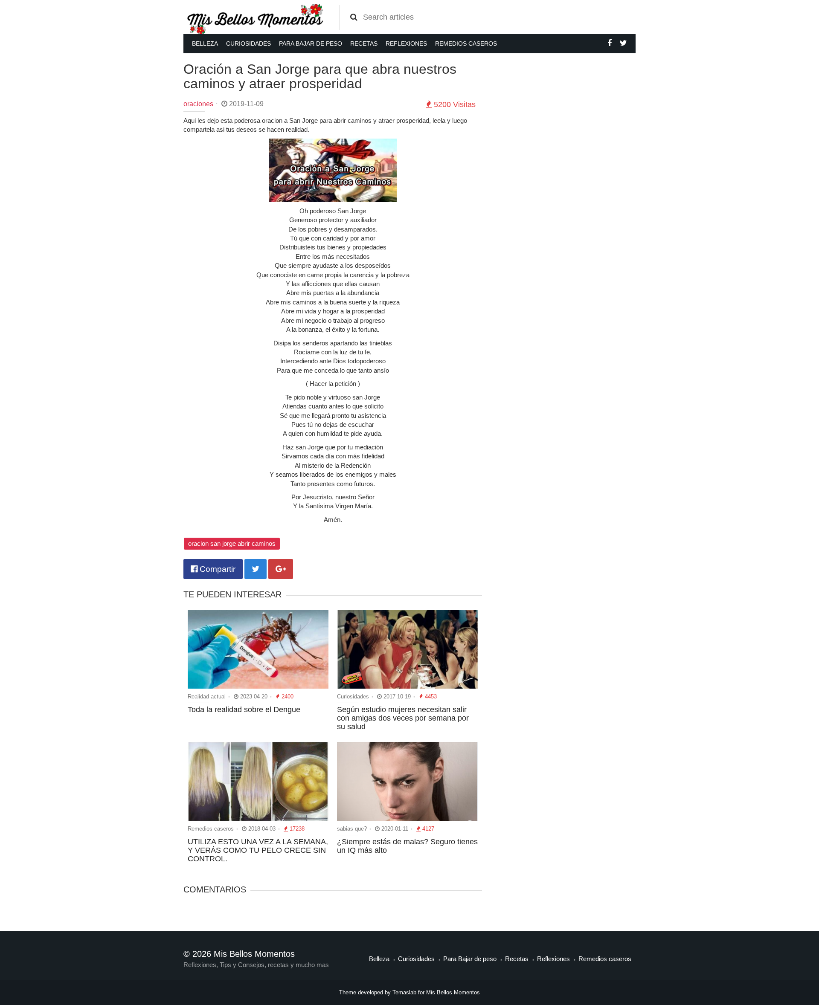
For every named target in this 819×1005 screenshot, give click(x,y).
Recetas (364, 43)
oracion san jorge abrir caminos (232, 543)
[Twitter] (623, 43)
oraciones (198, 103)
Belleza (205, 43)
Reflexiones (406, 43)
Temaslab (404, 992)
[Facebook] (609, 43)
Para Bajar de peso (310, 43)
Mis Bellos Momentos (453, 992)
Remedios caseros (466, 43)
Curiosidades (248, 43)
